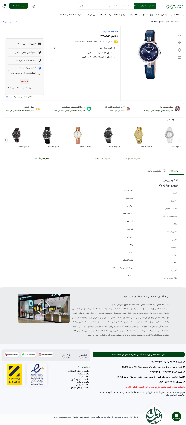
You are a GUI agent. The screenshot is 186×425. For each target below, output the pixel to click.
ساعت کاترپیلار (82, 384)
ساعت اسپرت (112, 392)
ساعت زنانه (125, 392)
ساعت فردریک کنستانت (78, 371)
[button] (44, 308)
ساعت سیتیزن (83, 374)
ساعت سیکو (84, 376)
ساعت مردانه (138, 392)
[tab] (176, 172)
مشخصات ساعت (154, 171)
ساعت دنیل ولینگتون (80, 379)
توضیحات (174, 171)
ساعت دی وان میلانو (80, 387)
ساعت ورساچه (83, 382)
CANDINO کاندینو (171, 21)
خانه (181, 21)
